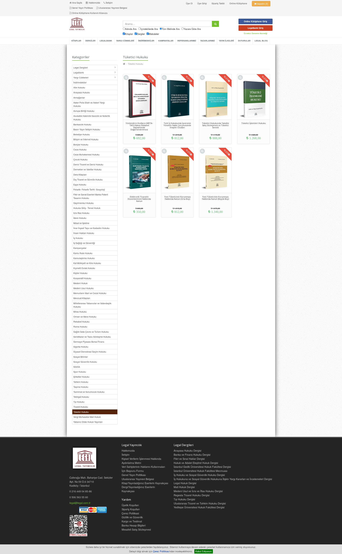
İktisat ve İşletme (81, 223)
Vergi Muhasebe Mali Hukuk (87, 416)
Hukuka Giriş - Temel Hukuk (86, 207)
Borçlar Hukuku (80, 144)
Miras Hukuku (80, 311)
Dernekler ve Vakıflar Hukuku (87, 169)
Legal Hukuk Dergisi (185, 483)
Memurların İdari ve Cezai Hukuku (89, 293)
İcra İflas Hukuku (81, 212)
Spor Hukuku (79, 371)
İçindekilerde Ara (149, 29)
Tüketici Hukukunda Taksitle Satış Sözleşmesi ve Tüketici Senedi (215, 125)
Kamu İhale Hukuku (82, 253)
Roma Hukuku (80, 326)
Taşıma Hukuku (80, 386)
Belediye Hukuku (81, 134)
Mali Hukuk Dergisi (184, 487)
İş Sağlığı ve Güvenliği (84, 242)
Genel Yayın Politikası (82, 7)
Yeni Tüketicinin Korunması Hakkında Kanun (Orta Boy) (177, 197)
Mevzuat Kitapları (81, 298)
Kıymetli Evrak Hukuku (84, 268)
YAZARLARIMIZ (207, 40)
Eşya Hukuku (79, 184)
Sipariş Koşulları (131, 509)
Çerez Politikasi (130, 513)
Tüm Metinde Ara (171, 29)
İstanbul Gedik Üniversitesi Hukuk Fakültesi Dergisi (202, 466)
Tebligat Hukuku (81, 396)
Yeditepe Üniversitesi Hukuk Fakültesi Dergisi (199, 507)
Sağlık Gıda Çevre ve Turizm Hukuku (91, 331)
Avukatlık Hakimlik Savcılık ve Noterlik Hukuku (91, 117)
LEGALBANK (106, 40)
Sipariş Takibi (218, 3)
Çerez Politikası (161, 551)
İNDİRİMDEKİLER (146, 40)
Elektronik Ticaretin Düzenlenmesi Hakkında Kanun (139, 198)
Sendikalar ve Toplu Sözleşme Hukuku (92, 336)
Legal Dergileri (80, 67)
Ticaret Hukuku (80, 406)
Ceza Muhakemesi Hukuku (86, 154)
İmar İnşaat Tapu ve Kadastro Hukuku (91, 228)
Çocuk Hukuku (80, 159)
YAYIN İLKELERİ (226, 40)
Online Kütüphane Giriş (255, 21)
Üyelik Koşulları (130, 505)
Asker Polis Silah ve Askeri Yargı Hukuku (89, 104)
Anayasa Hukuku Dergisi (187, 450)
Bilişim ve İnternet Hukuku (86, 139)
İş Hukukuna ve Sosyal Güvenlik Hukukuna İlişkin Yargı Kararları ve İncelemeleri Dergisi (223, 479)
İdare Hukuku (79, 217)
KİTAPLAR (76, 40)
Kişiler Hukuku (80, 273)
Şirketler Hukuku (81, 376)
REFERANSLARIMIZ (186, 40)
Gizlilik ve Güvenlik (132, 517)
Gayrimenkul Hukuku (83, 202)
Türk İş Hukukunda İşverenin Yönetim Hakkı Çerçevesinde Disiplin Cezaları (177, 125)
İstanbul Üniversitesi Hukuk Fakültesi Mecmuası (200, 471)
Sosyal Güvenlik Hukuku (85, 361)
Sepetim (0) (262, 3)
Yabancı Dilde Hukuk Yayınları (88, 421)
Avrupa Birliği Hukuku (83, 110)
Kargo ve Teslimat (132, 521)
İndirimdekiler (80, 82)
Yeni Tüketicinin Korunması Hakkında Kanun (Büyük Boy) (215, 197)
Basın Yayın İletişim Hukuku (86, 129)
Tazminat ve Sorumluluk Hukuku (89, 391)
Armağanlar (79, 97)
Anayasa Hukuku (81, 92)
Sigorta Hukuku (80, 346)
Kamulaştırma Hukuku (84, 258)
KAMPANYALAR (165, 40)
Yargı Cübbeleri (81, 77)
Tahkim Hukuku (80, 381)
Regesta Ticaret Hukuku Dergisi (191, 495)
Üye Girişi (202, 3)
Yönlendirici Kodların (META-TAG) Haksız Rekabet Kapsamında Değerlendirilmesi (139, 126)
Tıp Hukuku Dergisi (184, 499)
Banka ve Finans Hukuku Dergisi (192, 454)
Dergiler (141, 34)
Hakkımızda (94, 2)
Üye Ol (189, 3)
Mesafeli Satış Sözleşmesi (136, 529)
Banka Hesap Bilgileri (134, 525)
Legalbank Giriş (255, 28)
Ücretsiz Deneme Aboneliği (255, 33)
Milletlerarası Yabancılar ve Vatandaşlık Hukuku (92, 305)
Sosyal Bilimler (80, 356)
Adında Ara (130, 29)
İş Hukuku (78, 237)
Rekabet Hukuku (81, 321)
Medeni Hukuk (80, 283)
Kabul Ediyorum (203, 551)
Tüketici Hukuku (81, 411)
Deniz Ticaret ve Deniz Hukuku (88, 164)
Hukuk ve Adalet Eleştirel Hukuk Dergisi (196, 463)
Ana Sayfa (77, 2)
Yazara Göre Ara (192, 29)
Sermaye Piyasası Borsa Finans (88, 341)
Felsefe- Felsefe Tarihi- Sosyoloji (89, 189)
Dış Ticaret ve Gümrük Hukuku (88, 179)
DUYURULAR (244, 40)
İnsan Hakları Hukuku (83, 233)
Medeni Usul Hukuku (83, 288)
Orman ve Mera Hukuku (84, 316)
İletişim (109, 2)
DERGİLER (90, 40)
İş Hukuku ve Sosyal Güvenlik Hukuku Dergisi (199, 475)
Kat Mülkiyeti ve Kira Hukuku (87, 263)
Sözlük (76, 366)
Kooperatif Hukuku (82, 278)
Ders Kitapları (80, 174)
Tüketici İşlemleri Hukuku (253, 123)
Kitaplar (129, 34)
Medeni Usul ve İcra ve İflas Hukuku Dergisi (198, 491)
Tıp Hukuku (78, 401)
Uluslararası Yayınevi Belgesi (113, 7)
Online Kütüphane (238, 3)
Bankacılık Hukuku (82, 124)
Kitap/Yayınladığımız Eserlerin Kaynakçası (145, 483)
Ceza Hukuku (80, 149)
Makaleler (154, 34)
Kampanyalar (79, 247)
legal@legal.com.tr (79, 503)
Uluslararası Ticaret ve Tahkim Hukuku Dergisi (200, 503)
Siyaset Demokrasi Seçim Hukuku (89, 351)
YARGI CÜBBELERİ (125, 40)
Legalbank (78, 72)
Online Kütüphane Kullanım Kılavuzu (90, 12)
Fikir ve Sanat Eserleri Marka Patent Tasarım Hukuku (90, 196)
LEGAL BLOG (261, 40)
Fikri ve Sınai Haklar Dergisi (189, 458)
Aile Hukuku (79, 87)
